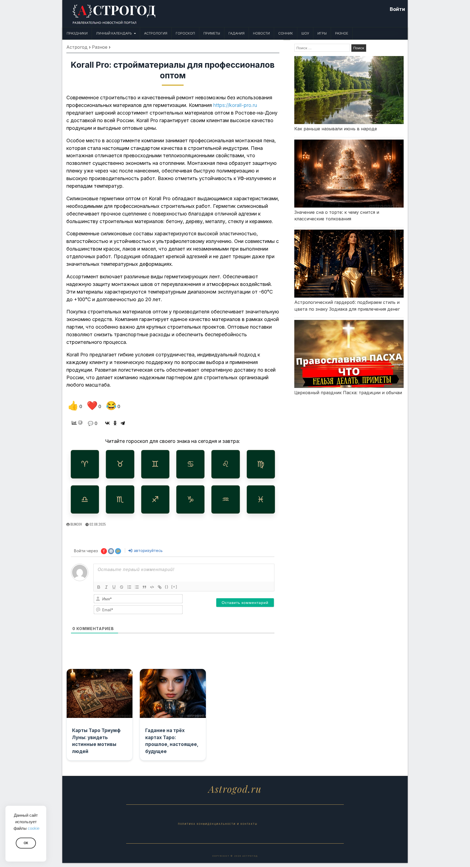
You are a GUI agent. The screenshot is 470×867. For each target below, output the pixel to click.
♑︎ (190, 499)
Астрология (155, 33)
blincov (76, 524)
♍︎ (260, 463)
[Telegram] (122, 423)
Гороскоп (185, 33)
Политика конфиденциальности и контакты (218, 824)
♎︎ (84, 499)
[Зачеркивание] (121, 587)
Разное (341, 33)
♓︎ (260, 499)
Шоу (305, 33)
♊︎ (155, 463)
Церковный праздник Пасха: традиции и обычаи (348, 392)
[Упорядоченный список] (129, 587)
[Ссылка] (159, 587)
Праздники (77, 33)
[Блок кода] (152, 587)
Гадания (236, 33)
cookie (33, 828)
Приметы (211, 33)
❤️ (94, 405)
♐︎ (155, 499)
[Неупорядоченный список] (137, 587)
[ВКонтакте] (107, 423)
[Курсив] (106, 587)
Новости (261, 33)
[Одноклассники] (115, 423)
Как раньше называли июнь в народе (335, 128)
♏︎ (120, 499)
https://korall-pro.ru (235, 105)
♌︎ (225, 463)
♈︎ (84, 463)
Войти (397, 9)
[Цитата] (144, 587)
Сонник (285, 33)
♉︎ (120, 463)
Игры (322, 33)
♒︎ (225, 499)
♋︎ (190, 463)
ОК (26, 843)
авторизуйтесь (148, 550)
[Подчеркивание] (114, 587)
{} (167, 587)
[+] (174, 587)
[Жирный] (99, 587)
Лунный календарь (114, 33)
